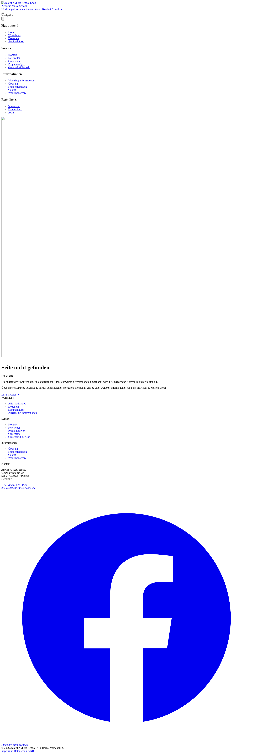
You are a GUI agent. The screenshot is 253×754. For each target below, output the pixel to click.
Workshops (7, 9)
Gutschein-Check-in (19, 67)
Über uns (13, 83)
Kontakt (46, 9)
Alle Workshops (17, 403)
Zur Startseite (9, 394)
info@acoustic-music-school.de (18, 487)
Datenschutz (15, 109)
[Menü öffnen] (2, 13)
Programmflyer (16, 64)
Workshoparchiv (17, 92)
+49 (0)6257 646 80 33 (14, 484)
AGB (11, 112)
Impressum (14, 106)
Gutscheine (14, 61)
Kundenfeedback (17, 86)
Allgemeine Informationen (22, 412)
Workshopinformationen (21, 80)
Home (11, 32)
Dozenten (19, 9)
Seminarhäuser (33, 9)
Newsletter (57, 9)
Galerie (12, 89)
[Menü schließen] (2, 18)
